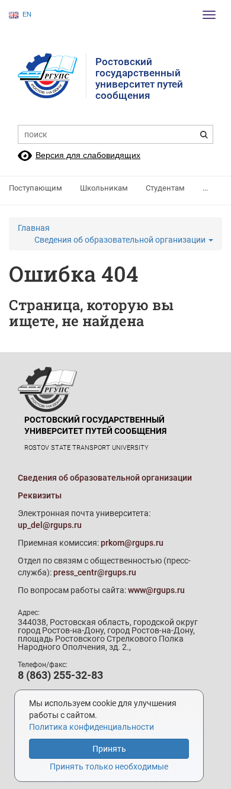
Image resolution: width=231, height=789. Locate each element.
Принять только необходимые (109, 766)
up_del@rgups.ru (50, 525)
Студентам (165, 187)
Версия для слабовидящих (88, 155)
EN (27, 14)
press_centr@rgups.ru (94, 572)
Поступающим (35, 187)
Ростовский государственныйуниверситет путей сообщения (139, 78)
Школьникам (104, 187)
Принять (109, 748)
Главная (34, 228)
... (205, 187)
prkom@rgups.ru (132, 543)
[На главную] (52, 75)
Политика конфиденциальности (91, 727)
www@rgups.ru (156, 590)
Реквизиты (40, 495)
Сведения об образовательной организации (120, 239)
